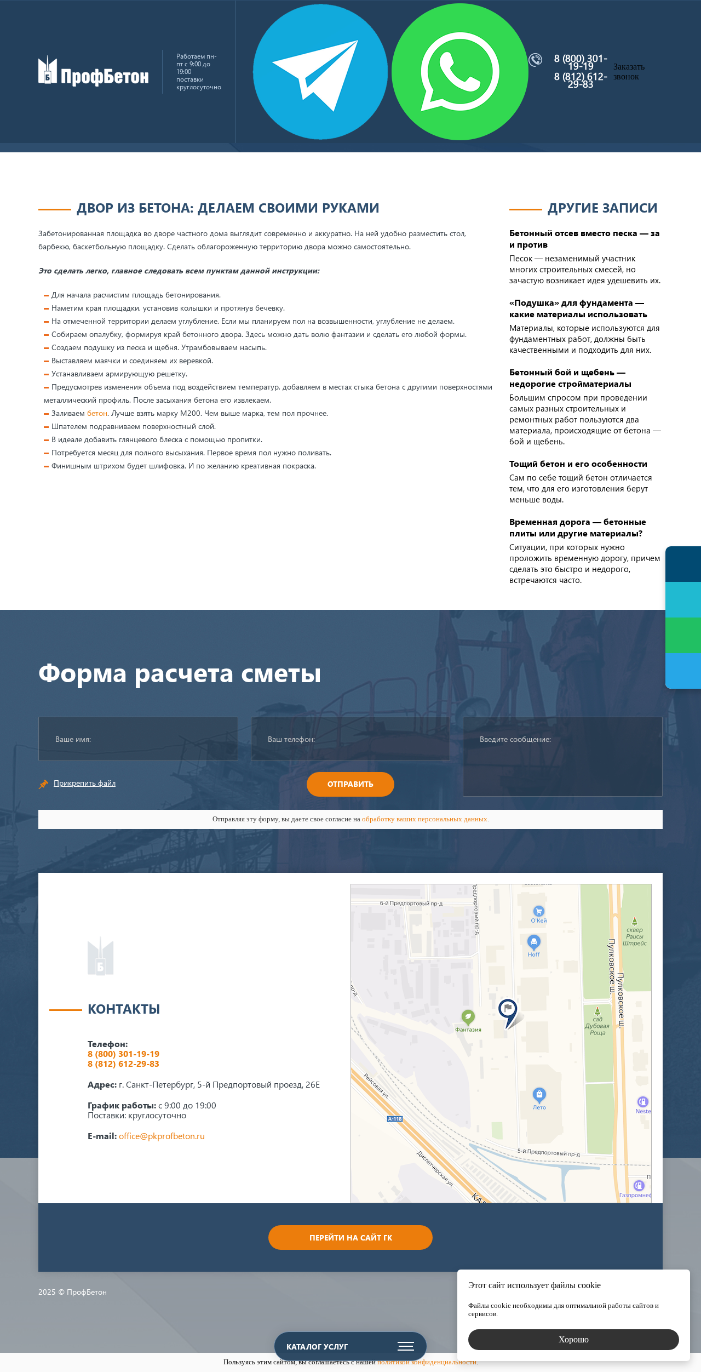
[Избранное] (683, 600)
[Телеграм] (683, 671)
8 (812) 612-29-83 (580, 80)
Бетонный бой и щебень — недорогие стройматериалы (570, 377)
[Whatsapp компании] (460, 71)
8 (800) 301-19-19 (580, 62)
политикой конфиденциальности (426, 1362)
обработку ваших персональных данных (424, 819)
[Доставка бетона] (93, 83)
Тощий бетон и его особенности (578, 463)
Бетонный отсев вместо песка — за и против (584, 238)
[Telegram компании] (320, 71)
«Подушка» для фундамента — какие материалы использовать (578, 307)
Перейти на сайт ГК (350, 1237)
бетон (97, 413)
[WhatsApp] (683, 635)
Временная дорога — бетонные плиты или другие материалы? (577, 527)
